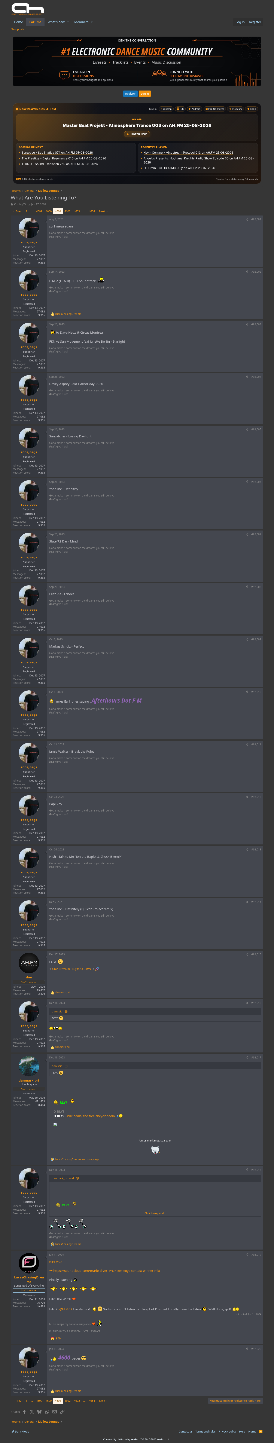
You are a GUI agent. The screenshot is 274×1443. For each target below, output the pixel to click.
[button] (68, 22)
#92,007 (256, 534)
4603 (77, 211)
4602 (67, 211)
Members (81, 22)
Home (18, 22)
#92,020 (256, 1349)
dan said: (57, 1011)
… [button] (32, 211)
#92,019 (256, 1254)
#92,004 (256, 377)
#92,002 (256, 271)
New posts (17, 29)
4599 (39, 211)
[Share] (247, 219)
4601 (58, 211)
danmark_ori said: (63, 1178)
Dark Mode (21, 1431)
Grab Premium (61, 969)
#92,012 (256, 797)
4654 (92, 211)
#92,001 (256, 219)
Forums (35, 22)
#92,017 (256, 1057)
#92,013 (256, 849)
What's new (56, 22)
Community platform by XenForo (137, 1439)
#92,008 (256, 587)
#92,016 (256, 1003)
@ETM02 (55, 1261)
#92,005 (256, 429)
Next (102, 211)
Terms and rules (205, 1431)
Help (242, 1431)
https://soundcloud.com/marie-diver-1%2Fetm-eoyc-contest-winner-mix (106, 1270)
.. (155, 1151)
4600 (49, 211)
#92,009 (256, 639)
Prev (18, 211)
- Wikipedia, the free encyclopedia (90, 1116)
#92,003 (256, 324)
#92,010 (256, 692)
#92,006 (256, 482)
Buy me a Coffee (82, 969)
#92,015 (256, 954)
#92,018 (256, 1170)
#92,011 (256, 744)
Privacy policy (227, 1431)
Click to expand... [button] (155, 1213)
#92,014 (256, 902)
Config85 (20, 204)
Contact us (185, 1431)
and (77, 1159)
